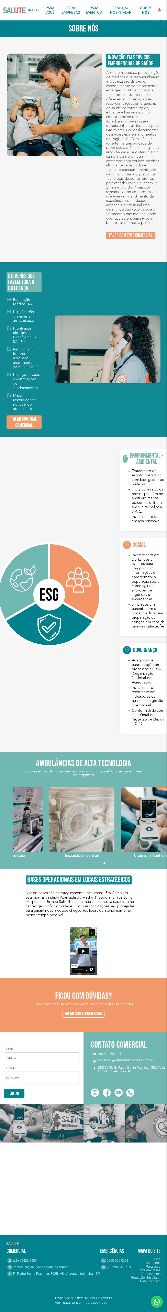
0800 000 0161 (118, 1260)
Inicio (33, 10)
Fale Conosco (150, 1281)
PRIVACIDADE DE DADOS (69, 1298)
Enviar (14, 1093)
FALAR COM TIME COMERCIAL (131, 235)
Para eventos (94, 10)
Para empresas (71, 10)
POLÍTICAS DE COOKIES (98, 1298)
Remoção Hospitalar (145, 1277)
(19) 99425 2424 (25, 1260)
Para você (50, 10)
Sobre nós (153, 1263)
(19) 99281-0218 (119, 1267)
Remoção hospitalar (120, 10)
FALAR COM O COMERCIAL (83, 1014)
